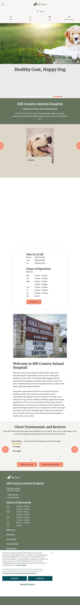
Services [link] (11, 534)
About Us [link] (11, 530)
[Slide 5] (57, 96)
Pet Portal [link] (11, 548)
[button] (2, 4)
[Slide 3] (40, 96)
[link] (40, 4)
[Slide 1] (22, 96)
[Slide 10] (48, 459)
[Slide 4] (48, 96)
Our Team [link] (11, 539)
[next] (77, 43)
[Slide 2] (31, 96)
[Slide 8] (44, 459)
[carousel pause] (78, 62)
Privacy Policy (21, 565)
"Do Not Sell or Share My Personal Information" (19, 573)
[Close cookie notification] (52, 553)
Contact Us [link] (40, 91)
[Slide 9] (46, 459)
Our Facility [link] (12, 544)
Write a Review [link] (27, 464)
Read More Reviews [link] (51, 464)
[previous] (2, 43)
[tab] (30, 271)
